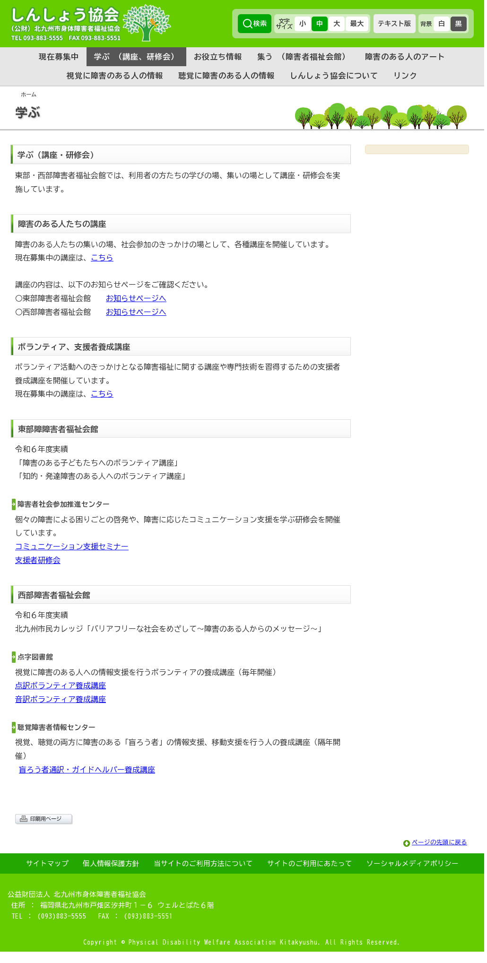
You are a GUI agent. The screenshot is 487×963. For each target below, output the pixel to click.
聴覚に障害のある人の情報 (226, 75)
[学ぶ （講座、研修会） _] (242, 126)
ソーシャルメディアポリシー (412, 863)
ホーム (28, 94)
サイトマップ (47, 863)
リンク (405, 75)
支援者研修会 (38, 560)
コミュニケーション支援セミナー (72, 546)
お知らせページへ (136, 298)
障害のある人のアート (405, 57)
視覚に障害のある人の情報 (115, 75)
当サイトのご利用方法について (203, 863)
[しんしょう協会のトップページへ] (90, 23)
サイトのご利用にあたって (309, 863)
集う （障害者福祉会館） (303, 57)
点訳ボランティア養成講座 (60, 685)
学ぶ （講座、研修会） (136, 57)
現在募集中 (59, 57)
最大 (357, 23)
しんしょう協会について (334, 75)
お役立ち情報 (218, 57)
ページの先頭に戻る (439, 842)
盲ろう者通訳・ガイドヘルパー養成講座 (87, 769)
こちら (102, 257)
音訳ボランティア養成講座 (60, 699)
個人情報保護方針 (111, 863)
